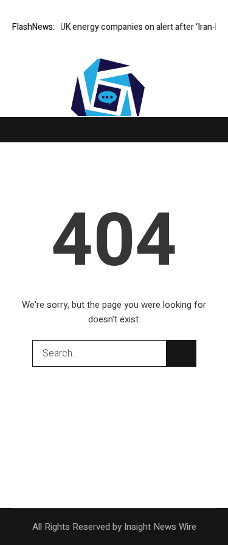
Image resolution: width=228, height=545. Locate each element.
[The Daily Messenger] (114, 109)
